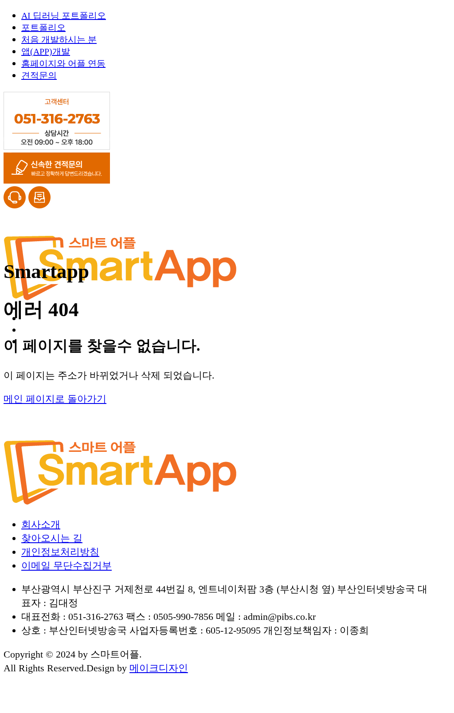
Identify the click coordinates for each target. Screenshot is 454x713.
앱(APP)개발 (45, 51)
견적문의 (39, 75)
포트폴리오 (43, 27)
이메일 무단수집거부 (66, 565)
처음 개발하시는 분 (59, 39)
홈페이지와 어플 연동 (63, 63)
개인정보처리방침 (60, 551)
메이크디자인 (158, 668)
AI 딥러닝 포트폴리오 (63, 15)
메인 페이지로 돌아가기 (55, 398)
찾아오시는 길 (51, 538)
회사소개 (40, 524)
